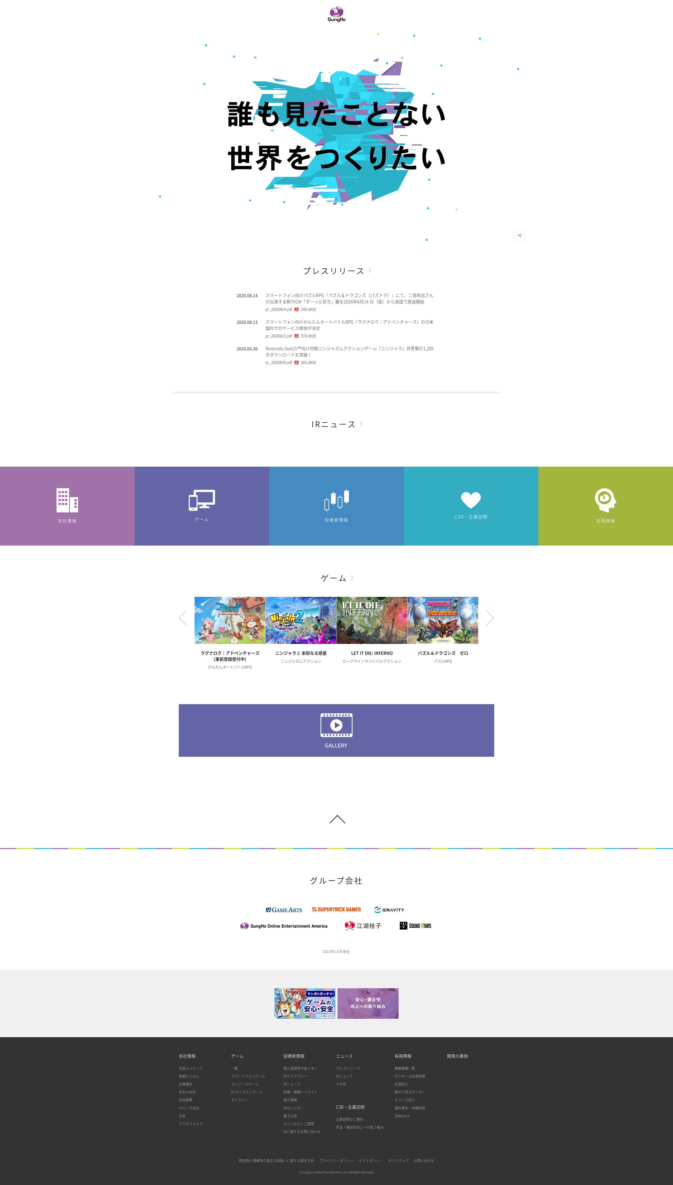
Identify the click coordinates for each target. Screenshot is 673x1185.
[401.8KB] (291, 362)
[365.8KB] (291, 309)
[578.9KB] (291, 336)
